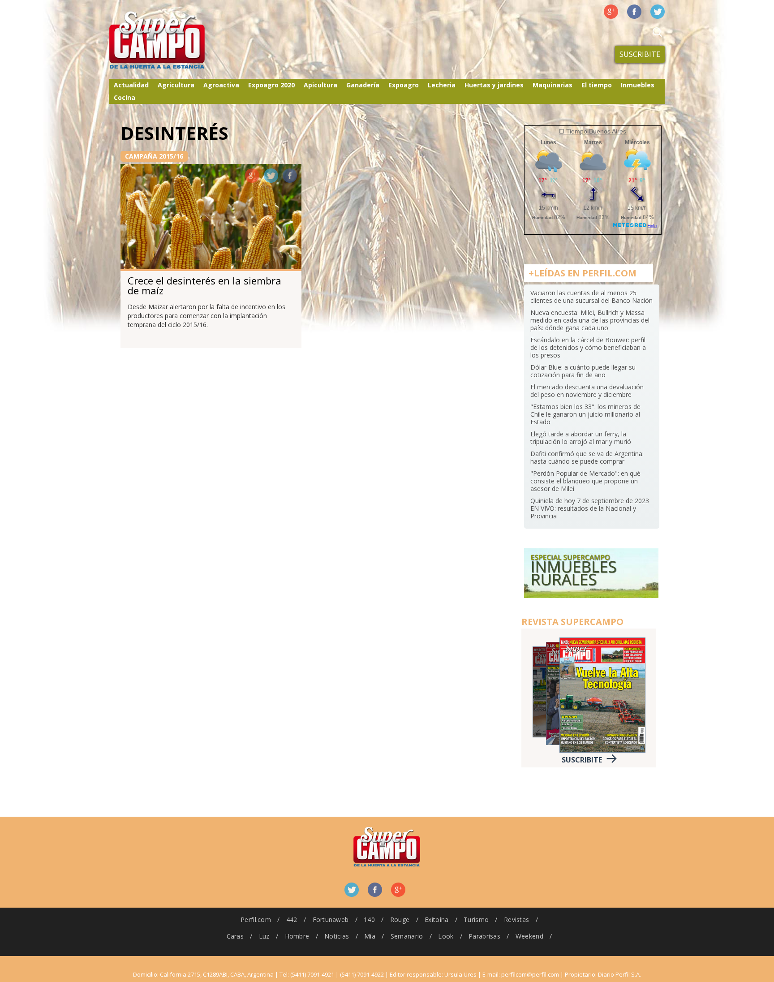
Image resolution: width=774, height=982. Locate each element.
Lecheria (442, 85)
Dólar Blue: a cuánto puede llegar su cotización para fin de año (583, 371)
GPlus (252, 175)
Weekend (529, 936)
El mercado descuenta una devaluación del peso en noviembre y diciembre (587, 391)
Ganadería (362, 85)
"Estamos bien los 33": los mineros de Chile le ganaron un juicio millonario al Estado (585, 414)
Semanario (407, 936)
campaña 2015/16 (154, 156)
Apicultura (320, 85)
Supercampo (175, 40)
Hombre (297, 936)
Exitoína (436, 919)
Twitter (657, 11)
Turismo (476, 919)
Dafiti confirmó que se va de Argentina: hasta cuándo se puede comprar (587, 457)
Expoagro (403, 85)
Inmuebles (637, 85)
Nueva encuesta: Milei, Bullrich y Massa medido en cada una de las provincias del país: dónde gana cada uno (589, 320)
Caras (235, 936)
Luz (264, 936)
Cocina (124, 97)
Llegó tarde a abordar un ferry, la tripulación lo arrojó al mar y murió (580, 438)
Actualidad (131, 85)
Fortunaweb (331, 919)
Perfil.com (256, 919)
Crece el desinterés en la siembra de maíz (204, 285)
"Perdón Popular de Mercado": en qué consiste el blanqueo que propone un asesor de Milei (585, 481)
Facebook (634, 11)
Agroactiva (221, 85)
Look (445, 936)
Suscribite (639, 54)
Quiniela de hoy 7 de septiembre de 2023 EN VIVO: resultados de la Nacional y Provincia (589, 508)
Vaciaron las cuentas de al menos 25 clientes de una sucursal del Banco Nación (591, 297)
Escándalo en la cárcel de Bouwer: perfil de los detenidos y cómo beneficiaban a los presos (588, 347)
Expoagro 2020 (271, 85)
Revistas (516, 919)
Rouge (399, 919)
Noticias (336, 936)
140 (369, 919)
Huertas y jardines (494, 85)
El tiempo (596, 85)
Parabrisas (484, 936)
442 (291, 919)
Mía (369, 936)
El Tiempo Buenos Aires (592, 131)
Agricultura (176, 85)
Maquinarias (552, 85)
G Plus (611, 11)
